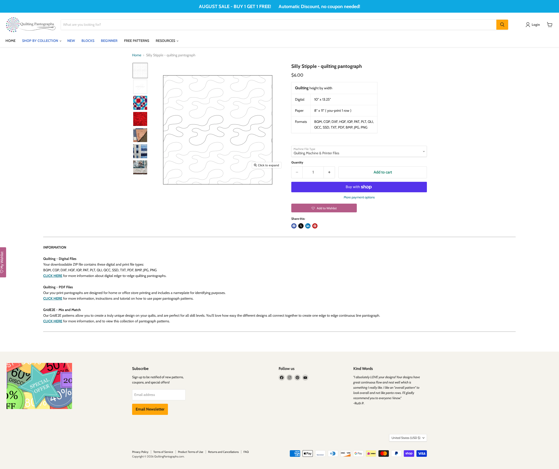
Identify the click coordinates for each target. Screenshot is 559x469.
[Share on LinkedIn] (308, 225)
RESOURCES (166, 41)
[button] (140, 70)
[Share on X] (301, 225)
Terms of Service (163, 452)
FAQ (246, 452)
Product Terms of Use (190, 452)
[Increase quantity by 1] (329, 172)
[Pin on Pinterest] (314, 225)
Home (136, 55)
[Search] (502, 25)
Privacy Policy (140, 452)
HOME (10, 41)
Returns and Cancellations (223, 452)
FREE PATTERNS (136, 41)
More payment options (359, 197)
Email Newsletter (150, 409)
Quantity (297, 162)
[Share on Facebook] (294, 225)
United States (406, 438)
